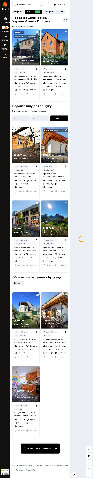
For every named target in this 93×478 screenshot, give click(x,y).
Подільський (20, 72)
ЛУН (14, 465)
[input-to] (40, 118)
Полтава (47, 335)
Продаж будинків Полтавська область (34, 465)
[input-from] (21, 118)
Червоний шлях (21, 69)
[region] (81, 239)
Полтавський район (60, 465)
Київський (19, 170)
